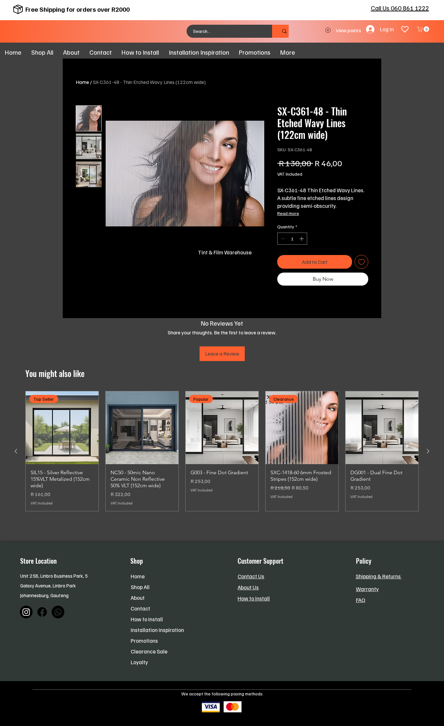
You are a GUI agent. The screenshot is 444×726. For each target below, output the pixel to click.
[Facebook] (42, 612)
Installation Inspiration (157, 629)
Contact (140, 608)
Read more (288, 213)
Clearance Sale (149, 651)
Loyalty (139, 662)
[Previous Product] (16, 451)
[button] (423, 29)
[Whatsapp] (58, 612)
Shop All (140, 587)
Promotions (144, 640)
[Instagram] (26, 612)
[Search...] (284, 31)
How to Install (147, 619)
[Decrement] (282, 238)
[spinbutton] (292, 238)
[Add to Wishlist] (361, 262)
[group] (222, 451)
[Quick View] (142, 427)
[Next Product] (428, 451)
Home (82, 82)
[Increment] (302, 238)
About (138, 597)
